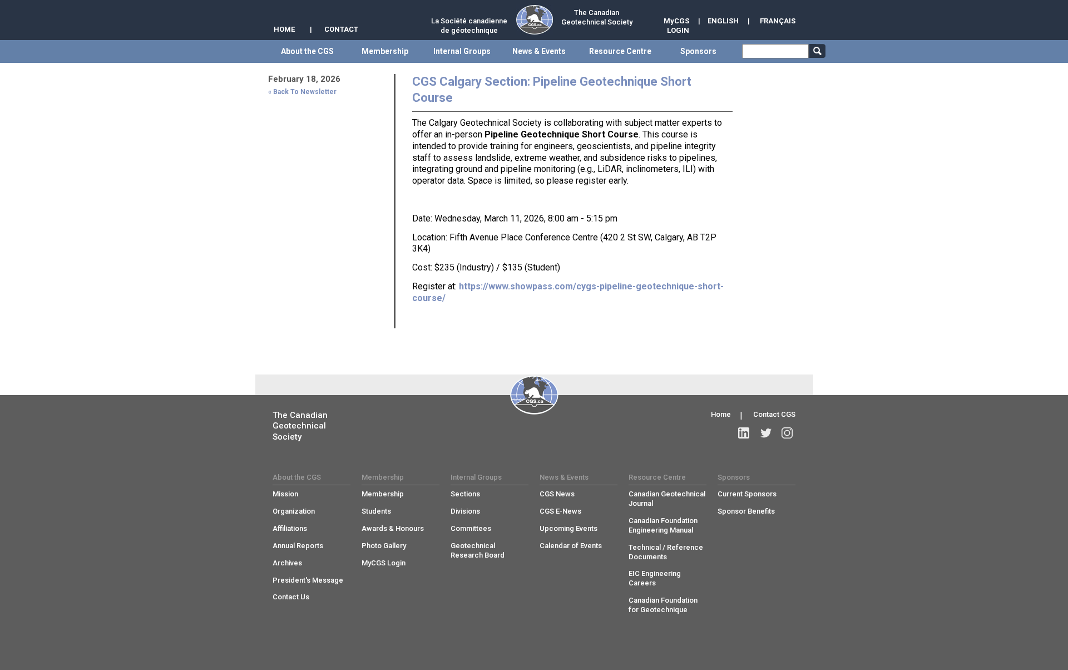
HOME (284, 29)
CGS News (557, 494)
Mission (285, 494)
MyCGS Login (384, 563)
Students (376, 511)
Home (721, 414)
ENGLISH (723, 21)
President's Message (308, 580)
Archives (287, 563)
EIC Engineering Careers (655, 578)
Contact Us (291, 597)
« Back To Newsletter (302, 92)
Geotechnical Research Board (478, 550)
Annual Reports (298, 545)
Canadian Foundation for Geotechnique (663, 605)
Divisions (465, 511)
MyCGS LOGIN (676, 26)
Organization (294, 511)
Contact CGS (774, 414)
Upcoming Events (568, 528)
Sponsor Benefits (746, 511)
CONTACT (341, 29)
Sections (465, 494)
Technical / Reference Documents (666, 552)
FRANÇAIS (777, 21)
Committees (471, 528)
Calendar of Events (571, 545)
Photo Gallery (384, 545)
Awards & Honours (393, 528)
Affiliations (290, 528)
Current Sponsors (747, 494)
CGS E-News (560, 511)
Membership (383, 494)
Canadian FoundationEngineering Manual (663, 525)
